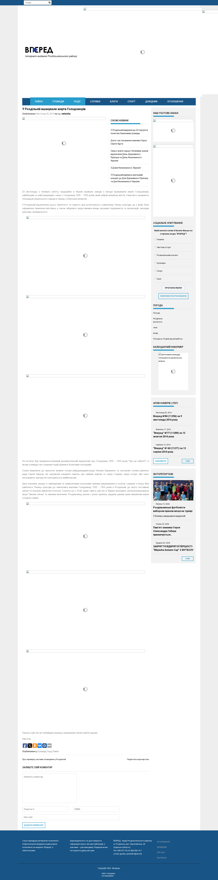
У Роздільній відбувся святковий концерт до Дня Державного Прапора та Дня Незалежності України (129, 178)
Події (77, 101)
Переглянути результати (173, 296)
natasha (66, 113)
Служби (95, 101)
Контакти (162, 858)
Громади (58, 101)
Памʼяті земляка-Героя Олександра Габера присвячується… (166, 531)
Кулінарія (161, 263)
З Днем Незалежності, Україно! (126, 168)
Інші (188, 558)
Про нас (161, 852)
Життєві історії (164, 247)
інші (188, 461)
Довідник (151, 101)
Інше (159, 279)
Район (39, 101)
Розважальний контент (167, 255)
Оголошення (175, 101)
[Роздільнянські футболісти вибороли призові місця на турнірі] (173, 490)
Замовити (160, 461)
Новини (160, 239)
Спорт (131, 101)
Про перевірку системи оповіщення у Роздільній (44, 759)
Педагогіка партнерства (138, 759)
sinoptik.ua (177, 339)
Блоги (114, 101)
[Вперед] (26, 101)
